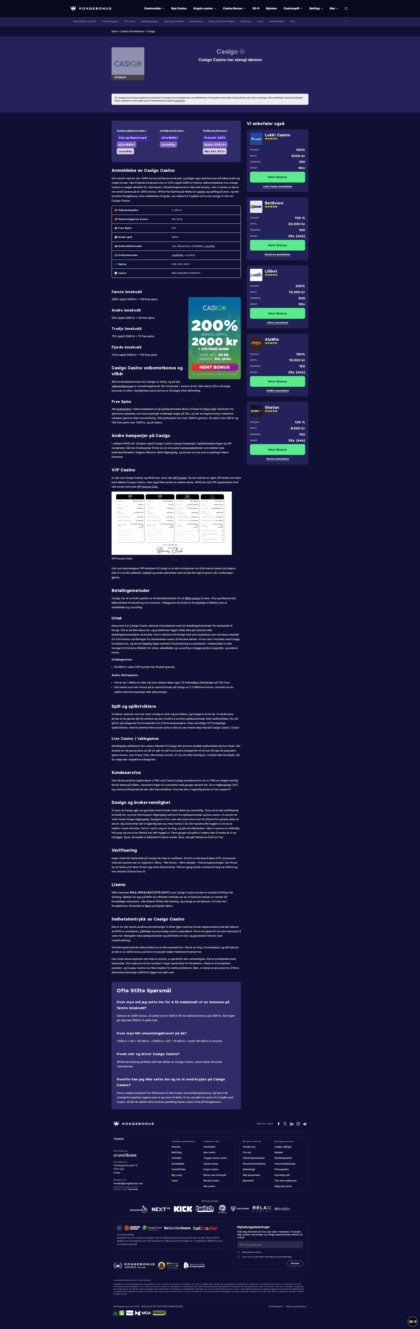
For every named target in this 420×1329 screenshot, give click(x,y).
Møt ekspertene (251, 1175)
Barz (148, 905)
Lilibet (271, 271)
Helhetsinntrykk (277, 21)
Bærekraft (248, 1180)
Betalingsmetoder (149, 21)
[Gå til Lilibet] (256, 275)
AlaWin (272, 339)
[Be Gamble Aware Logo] (177, 1227)
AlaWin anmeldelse (277, 390)
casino (201, 191)
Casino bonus (210, 1163)
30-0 (255, 8)
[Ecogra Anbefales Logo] (129, 1312)
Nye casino (209, 1152)
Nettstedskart (276, 1306)
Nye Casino (179, 8)
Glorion (272, 407)
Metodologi (249, 1169)
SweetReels (178, 1163)
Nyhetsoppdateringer (254, 1227)
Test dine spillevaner (285, 1180)
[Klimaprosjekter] (194, 1265)
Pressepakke (281, 1169)
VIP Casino (129, 21)
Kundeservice (196, 21)
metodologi (179, 100)
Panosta (176, 1146)
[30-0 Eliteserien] (413, 1322)
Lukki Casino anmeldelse (277, 186)
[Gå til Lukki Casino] (256, 139)
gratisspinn (124, 409)
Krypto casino (203, 8)
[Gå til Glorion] (256, 411)
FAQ (292, 21)
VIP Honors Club (147, 486)
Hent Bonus (277, 177)
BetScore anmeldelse (277, 254)
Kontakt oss (249, 1146)
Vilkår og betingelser (296, 1306)
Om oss (247, 1152)
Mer (332, 8)
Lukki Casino (277, 135)
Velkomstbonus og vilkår (84, 21)
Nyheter (271, 8)
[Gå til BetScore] (256, 207)
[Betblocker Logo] (205, 1227)
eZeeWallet (177, 255)
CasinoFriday (179, 1169)
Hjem (115, 31)
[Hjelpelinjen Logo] (152, 1227)
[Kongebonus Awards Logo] (134, 1265)
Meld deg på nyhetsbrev (251, 1252)
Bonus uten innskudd (214, 1175)
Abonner (295, 1263)
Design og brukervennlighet (221, 21)
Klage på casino (283, 1186)
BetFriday (177, 1152)
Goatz (175, 1180)
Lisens (260, 21)
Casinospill (291, 8)
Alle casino (209, 1186)
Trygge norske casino (215, 1157)
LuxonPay (209, 246)
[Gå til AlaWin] (256, 343)
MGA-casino (192, 598)
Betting (314, 8)
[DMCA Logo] (121, 1312)
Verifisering (246, 21)
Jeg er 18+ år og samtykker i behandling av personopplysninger (267, 1257)
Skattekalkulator (283, 1157)
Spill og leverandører (174, 21)
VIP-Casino (180, 477)
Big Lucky (177, 1175)
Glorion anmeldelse (277, 458)
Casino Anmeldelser (132, 31)
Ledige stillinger (283, 1146)
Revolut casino (211, 1180)
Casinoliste (209, 1146)
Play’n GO (210, 409)
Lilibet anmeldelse (277, 322)
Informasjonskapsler (254, 1157)
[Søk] (346, 8)
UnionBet (176, 1157)
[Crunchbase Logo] (133, 1155)
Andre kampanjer (110, 21)
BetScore (274, 203)
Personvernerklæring (254, 1163)
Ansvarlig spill (282, 1175)
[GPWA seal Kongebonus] (159, 1312)
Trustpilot (119, 1138)
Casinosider (152, 8)
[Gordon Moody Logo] (132, 1227)
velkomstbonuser (123, 386)
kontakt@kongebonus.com (128, 1183)
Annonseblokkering (284, 1163)
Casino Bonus (232, 8)
